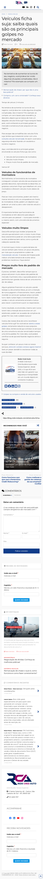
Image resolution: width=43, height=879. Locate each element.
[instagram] (19, 387)
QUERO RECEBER (21, 600)
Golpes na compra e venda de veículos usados (22, 394)
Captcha (7, 585)
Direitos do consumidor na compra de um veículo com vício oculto (19, 444)
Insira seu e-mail (10, 573)
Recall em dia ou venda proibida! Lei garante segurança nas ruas (21, 464)
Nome (6, 533)
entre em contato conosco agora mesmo (25, 347)
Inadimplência (9, 657)
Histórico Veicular (14, 627)
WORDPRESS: (7, 495)
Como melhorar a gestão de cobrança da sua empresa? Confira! (32, 480)
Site (4, 541)
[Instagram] (31, 7)
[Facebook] (34, 7)
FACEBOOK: (17, 495)
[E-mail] (6, 387)
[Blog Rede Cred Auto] (21, 3)
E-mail (25, 533)
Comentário (8, 515)
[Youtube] (23, 7)
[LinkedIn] (13, 387)
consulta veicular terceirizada (13, 139)
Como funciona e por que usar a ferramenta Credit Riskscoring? (11, 479)
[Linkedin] (27, 7)
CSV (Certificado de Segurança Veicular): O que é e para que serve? (19, 632)
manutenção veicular (10, 255)
